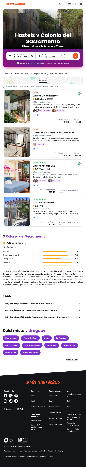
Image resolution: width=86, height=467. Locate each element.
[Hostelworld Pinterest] (11, 401)
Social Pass (53, 395)
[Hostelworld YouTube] (5, 401)
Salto (46, 338)
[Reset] (32, 56)
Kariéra (69, 407)
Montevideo (10, 338)
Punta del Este (30, 338)
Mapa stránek (32, 456)
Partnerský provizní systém (73, 424)
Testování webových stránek (15, 456)
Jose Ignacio (69, 345)
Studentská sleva (55, 424)
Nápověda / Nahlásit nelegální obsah (37, 427)
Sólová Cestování (55, 418)
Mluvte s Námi (36, 421)
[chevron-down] (26, 244)
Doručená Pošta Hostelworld (73, 430)
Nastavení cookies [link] (46, 456)
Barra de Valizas (30, 352)
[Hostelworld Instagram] (16, 395)
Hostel (36, 92)
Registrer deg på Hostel (73, 418)
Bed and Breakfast (38, 407)
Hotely (33, 401)
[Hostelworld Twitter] (11, 395)
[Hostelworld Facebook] (5, 395)
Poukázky (59, 451)
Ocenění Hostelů (55, 413)
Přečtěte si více (54, 86)
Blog (50, 401)
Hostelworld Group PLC (74, 395)
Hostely (33, 395)
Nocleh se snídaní (40, 162)
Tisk (68, 401)
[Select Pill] (75, 4)
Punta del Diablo (32, 345)
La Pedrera (61, 338)
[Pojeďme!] (75, 56)
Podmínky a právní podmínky (35, 451)
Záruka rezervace (55, 407)
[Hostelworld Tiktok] (16, 401)
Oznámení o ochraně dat (13, 451)
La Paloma (51, 345)
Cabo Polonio (11, 345)
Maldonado (10, 352)
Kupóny (51, 451)
